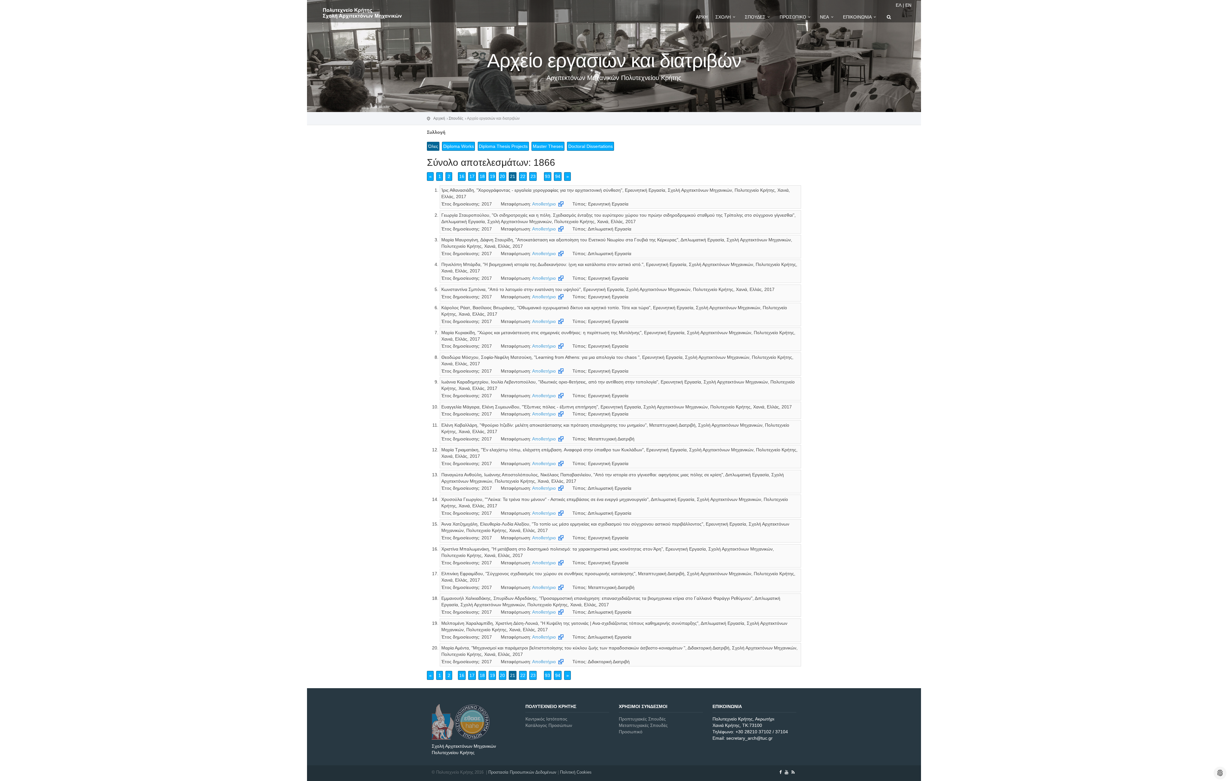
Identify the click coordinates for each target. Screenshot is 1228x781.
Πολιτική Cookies (576, 772)
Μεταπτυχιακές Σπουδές (643, 725)
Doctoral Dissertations (590, 146)
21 (512, 176)
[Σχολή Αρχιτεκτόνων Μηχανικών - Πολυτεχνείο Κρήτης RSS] (793, 772)
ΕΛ (898, 5)
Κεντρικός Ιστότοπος (546, 718)
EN (908, 5)
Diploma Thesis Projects (503, 146)
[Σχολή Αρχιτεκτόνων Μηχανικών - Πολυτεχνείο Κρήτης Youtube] (786, 772)
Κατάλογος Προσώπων (548, 725)
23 (533, 176)
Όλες (433, 146)
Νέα (824, 17)
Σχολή (723, 17)
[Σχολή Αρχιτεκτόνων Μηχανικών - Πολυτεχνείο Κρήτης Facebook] (780, 772)
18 (482, 176)
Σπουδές (755, 17)
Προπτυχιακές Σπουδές (642, 718)
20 (502, 176)
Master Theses (548, 146)
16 (461, 176)
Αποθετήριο (544, 203)
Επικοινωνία (857, 17)
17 (472, 176)
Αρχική (439, 118)
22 (522, 176)
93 (547, 176)
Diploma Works (458, 146)
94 (557, 176)
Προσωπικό (793, 17)
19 (492, 176)
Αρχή (702, 17)
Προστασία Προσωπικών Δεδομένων (522, 772)
